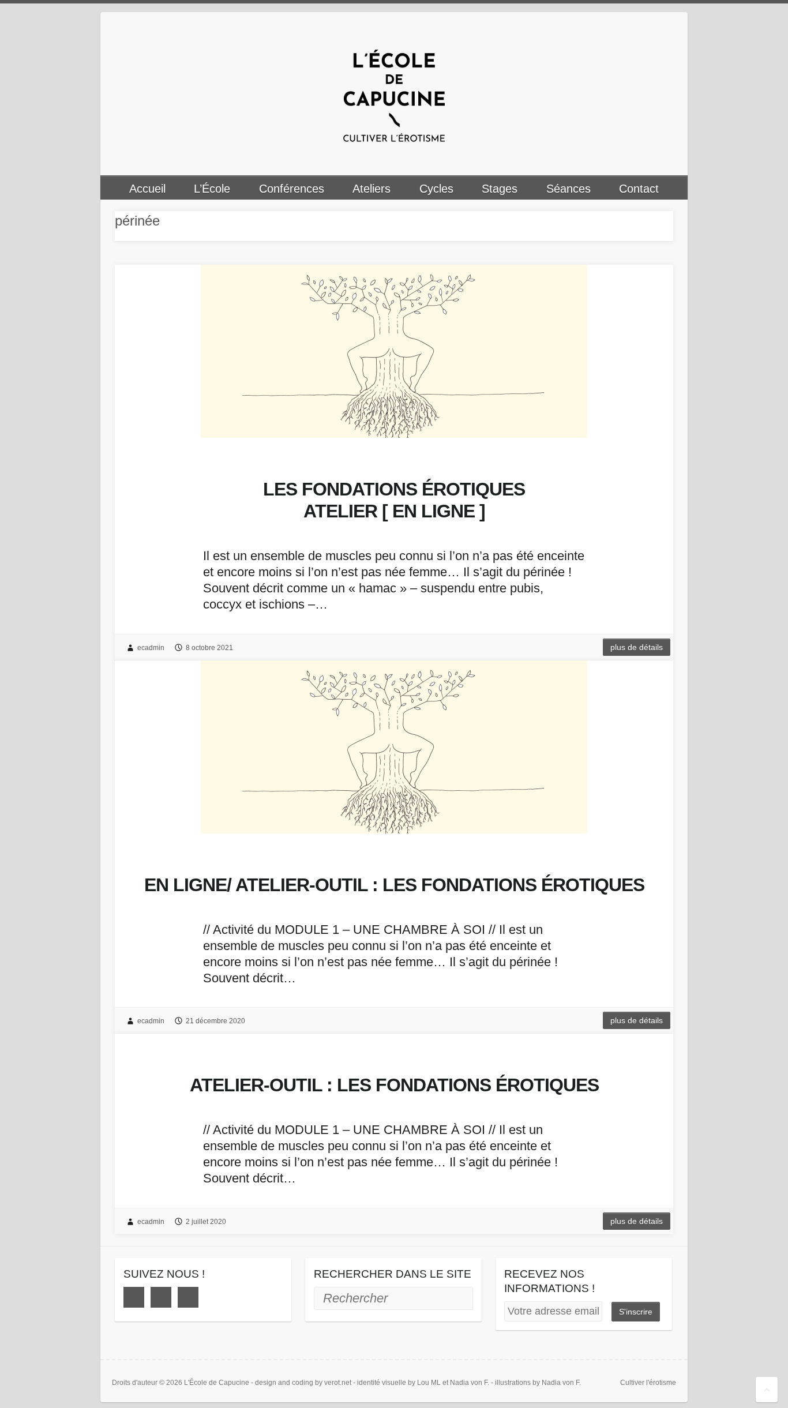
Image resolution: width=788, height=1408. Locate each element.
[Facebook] (133, 1297)
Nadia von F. (469, 1383)
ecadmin (150, 648)
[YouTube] (188, 1297)
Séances (568, 188)
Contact (639, 188)
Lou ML (429, 1383)
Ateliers (371, 188)
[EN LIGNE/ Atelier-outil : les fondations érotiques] (394, 746)
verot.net (337, 1383)
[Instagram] (161, 1297)
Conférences (291, 188)
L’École (212, 188)
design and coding (284, 1383)
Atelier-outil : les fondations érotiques (394, 1085)
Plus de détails (636, 647)
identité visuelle (381, 1383)
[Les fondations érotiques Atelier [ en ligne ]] (394, 351)
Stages (499, 188)
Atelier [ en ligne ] (394, 500)
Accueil (147, 188)
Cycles (436, 188)
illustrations (513, 1383)
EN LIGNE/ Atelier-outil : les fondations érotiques (394, 884)
